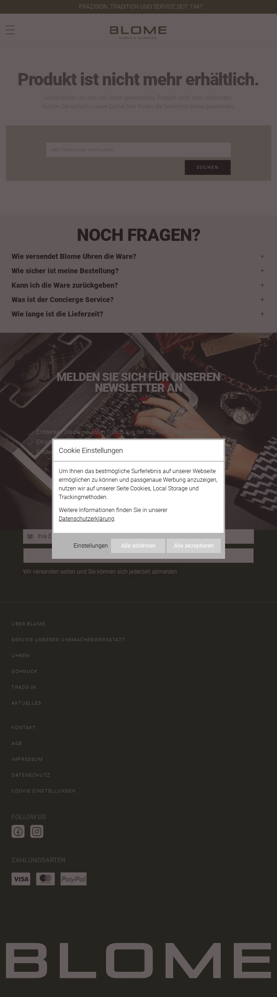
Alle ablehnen (138, 545)
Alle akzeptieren (194, 545)
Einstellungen (91, 545)
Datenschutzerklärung (86, 518)
